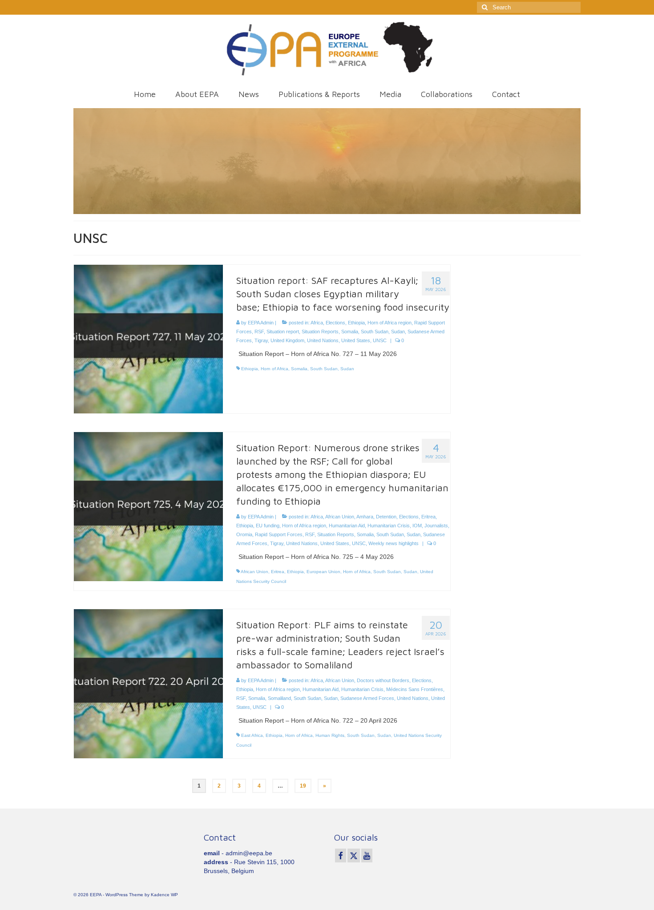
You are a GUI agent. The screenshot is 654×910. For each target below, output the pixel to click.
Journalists (436, 525)
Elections (335, 322)
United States (355, 340)
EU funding (267, 525)
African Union (339, 516)
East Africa (252, 735)
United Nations (323, 340)
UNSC (380, 340)
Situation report (282, 331)
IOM (417, 525)
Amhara (364, 516)
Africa (317, 322)
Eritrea (428, 516)
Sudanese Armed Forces (367, 698)
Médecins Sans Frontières (414, 689)
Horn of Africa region (389, 322)
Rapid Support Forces (279, 534)
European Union (323, 571)
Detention (386, 516)
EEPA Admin (261, 322)
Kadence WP (164, 894)
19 (303, 786)
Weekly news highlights (393, 543)
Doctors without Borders (383, 680)
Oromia (244, 534)
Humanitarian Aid (347, 525)
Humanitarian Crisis (388, 525)
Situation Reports (320, 331)
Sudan (398, 331)
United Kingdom (287, 340)
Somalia (349, 331)
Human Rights (329, 735)
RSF (259, 331)
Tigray (261, 340)
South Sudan (374, 331)
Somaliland (279, 698)
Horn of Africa (274, 368)
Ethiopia (356, 322)
